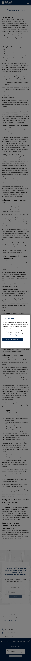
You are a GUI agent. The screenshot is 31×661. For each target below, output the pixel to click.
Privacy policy (13, 335)
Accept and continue (11, 339)
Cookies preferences (11, 344)
